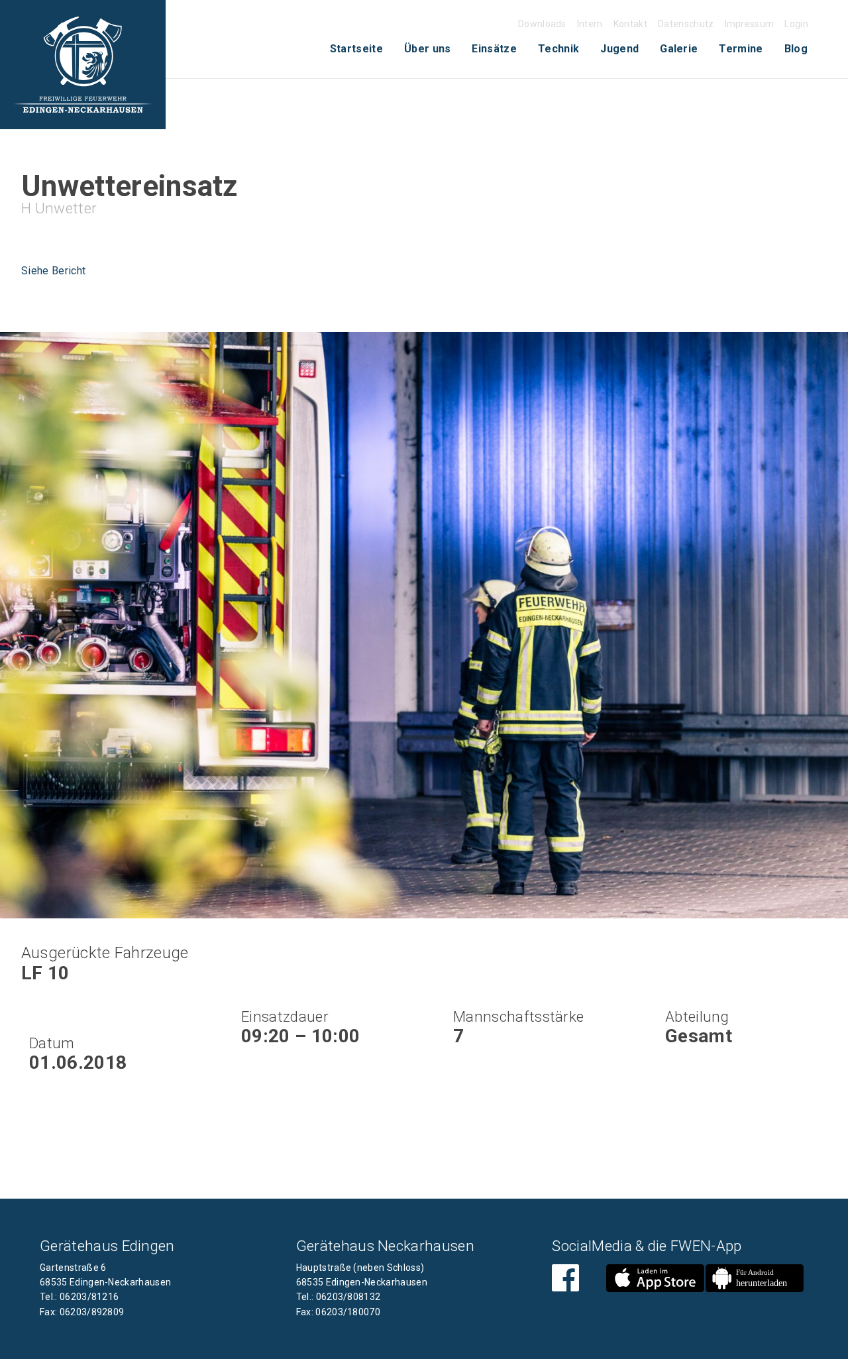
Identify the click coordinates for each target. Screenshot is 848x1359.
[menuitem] (356, 49)
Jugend (619, 48)
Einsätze (494, 48)
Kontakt (630, 24)
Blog (796, 48)
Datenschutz (686, 24)
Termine (741, 48)
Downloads (542, 24)
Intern (590, 24)
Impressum (749, 24)
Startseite (356, 48)
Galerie (679, 48)
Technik (558, 48)
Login (796, 24)
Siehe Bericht (53, 270)
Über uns (427, 48)
